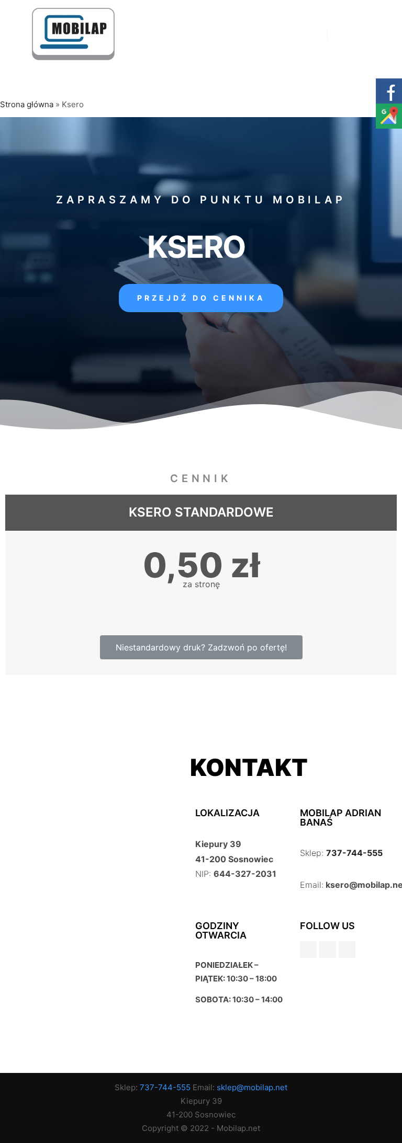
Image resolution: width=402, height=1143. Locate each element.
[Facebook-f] (308, 949)
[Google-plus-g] (327, 949)
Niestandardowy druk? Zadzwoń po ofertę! (201, 647)
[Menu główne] (363, 34)
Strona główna (26, 104)
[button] (201, 298)
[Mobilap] (73, 34)
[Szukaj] (345, 34)
